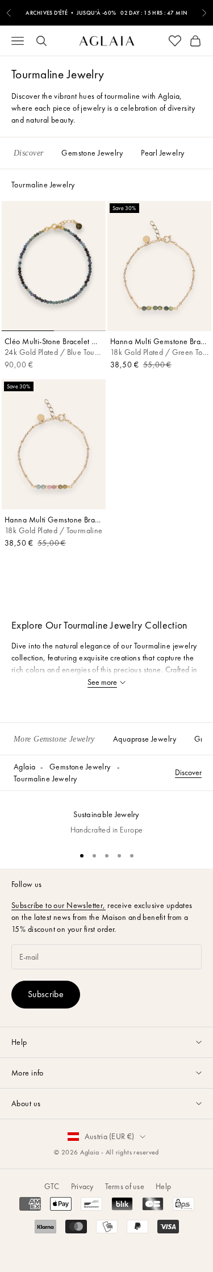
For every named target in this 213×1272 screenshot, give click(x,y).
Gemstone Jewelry (80, 766)
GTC (52, 1186)
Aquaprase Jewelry (144, 739)
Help (163, 1186)
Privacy (82, 1186)
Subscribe (46, 994)
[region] (106, 816)
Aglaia (25, 766)
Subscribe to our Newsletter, (58, 905)
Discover (188, 772)
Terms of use (124, 1186)
